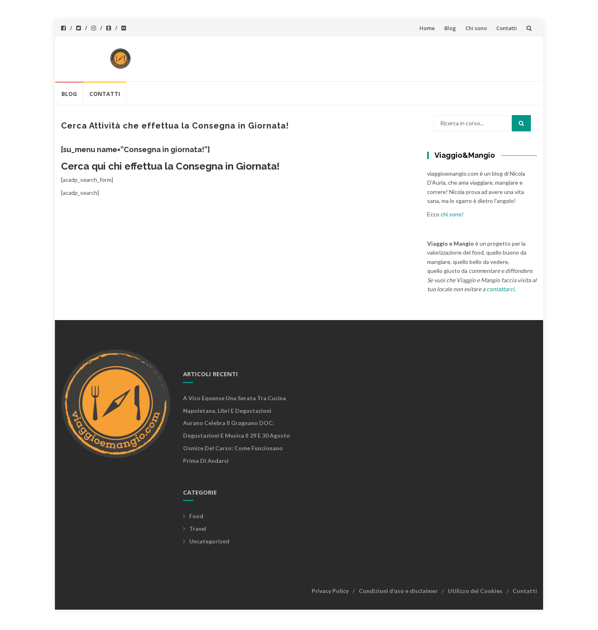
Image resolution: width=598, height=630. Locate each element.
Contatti (506, 28)
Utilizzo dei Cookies (475, 590)
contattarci (501, 289)
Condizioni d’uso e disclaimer (398, 590)
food (196, 515)
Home (427, 28)
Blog (450, 28)
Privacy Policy (330, 590)
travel (197, 528)
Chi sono (476, 28)
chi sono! (452, 214)
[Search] (521, 123)
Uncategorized (209, 541)
